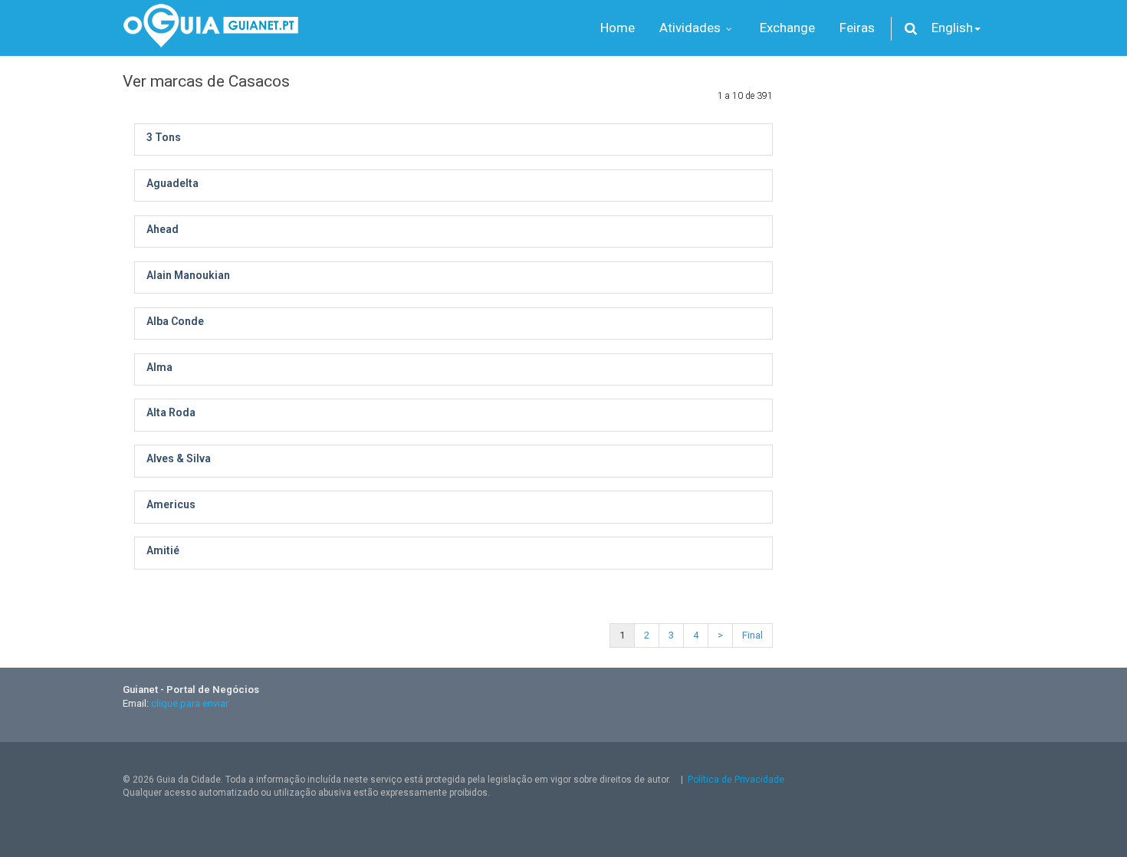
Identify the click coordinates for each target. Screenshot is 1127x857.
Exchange (787, 27)
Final (752, 635)
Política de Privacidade (736, 779)
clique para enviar (189, 703)
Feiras (857, 27)
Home (617, 27)
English (952, 27)
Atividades (691, 27)
